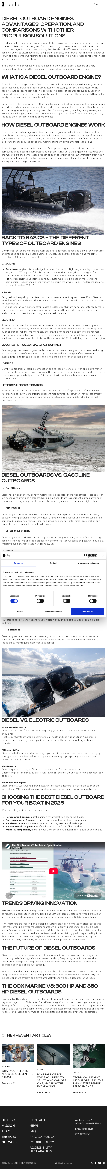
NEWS (34, 1125)
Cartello (41, 1070)
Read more (7, 1083)
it (93, 4)
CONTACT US (40, 1120)
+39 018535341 (82, 1134)
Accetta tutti (87, 611)
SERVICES (9, 1137)
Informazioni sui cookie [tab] (88, 563)
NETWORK (10, 1142)
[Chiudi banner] (103, 555)
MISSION (8, 1125)
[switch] (40, 601)
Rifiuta (19, 611)
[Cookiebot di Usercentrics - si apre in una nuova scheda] (86, 555)
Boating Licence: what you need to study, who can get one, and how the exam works (51, 1080)
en (96, 4)
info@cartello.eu (84, 1129)
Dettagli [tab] (53, 563)
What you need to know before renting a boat (18, 1074)
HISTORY (8, 1120)
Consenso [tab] (18, 563)
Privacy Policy (42, 1137)
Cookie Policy (42, 1142)
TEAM (6, 1131)
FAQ (33, 1131)
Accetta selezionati (53, 611)
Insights (6, 1066)
